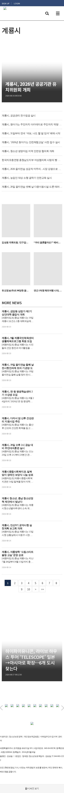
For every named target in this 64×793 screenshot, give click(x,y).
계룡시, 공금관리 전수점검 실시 (19, 115)
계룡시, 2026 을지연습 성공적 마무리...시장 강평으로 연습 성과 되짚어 (32, 169)
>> (42, 589)
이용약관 (3, 737)
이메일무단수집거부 (48, 737)
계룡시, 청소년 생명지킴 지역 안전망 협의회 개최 (28, 151)
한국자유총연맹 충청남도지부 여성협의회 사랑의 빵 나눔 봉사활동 (32, 160)
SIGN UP (5, 3)
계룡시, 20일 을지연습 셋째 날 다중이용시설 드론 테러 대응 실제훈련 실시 (32, 186)
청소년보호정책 (15, 737)
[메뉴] (57, 13)
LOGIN (17, 3)
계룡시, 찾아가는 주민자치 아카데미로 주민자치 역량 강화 (32, 124)
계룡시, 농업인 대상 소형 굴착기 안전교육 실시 (27, 178)
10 (28, 589)
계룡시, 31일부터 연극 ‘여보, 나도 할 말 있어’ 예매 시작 (31, 133)
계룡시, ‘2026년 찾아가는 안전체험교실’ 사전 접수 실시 (31, 142)
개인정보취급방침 (31, 737)
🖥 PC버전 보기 (32, 788)
